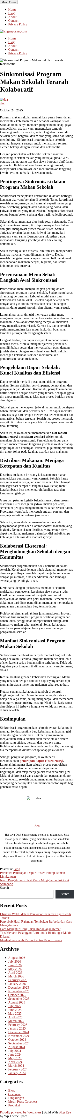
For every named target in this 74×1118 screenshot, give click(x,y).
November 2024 (18, 1036)
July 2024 (14, 1050)
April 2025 (15, 1017)
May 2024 (15, 1058)
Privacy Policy (17, 24)
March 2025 (16, 1021)
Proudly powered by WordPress (21, 1112)
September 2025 (18, 998)
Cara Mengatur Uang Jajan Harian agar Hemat (30, 929)
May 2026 (15, 969)
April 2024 (15, 1062)
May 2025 (15, 1013)
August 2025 (16, 1002)
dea (2, 103)
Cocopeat (14, 1094)
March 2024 (16, 1065)
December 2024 (18, 1032)
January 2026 (17, 984)
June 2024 (15, 1054)
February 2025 (17, 1024)
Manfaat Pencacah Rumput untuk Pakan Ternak (31, 940)
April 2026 (15, 972)
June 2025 (15, 1010)
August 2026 (16, 957)
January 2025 (17, 1028)
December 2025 (18, 987)
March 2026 (16, 976)
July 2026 (14, 961)
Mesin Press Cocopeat (22, 1101)
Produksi (14, 1105)
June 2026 (15, 965)
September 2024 (18, 1043)
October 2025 (17, 995)
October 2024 (17, 1039)
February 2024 (17, 1069)
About (12, 17)
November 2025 (18, 991)
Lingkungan (16, 1098)
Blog (11, 13)
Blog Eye (65, 1112)
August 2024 (16, 1047)
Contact (13, 20)
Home (12, 9)
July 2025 (14, 1006)
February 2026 (17, 980)
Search (4, 887)
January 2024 (17, 1073)
